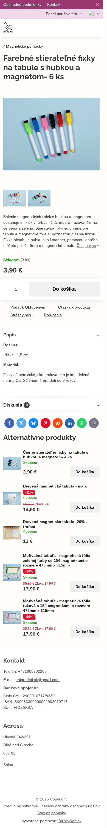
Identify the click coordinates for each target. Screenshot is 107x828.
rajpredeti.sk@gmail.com (38, 679)
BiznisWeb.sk (69, 821)
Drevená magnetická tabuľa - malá (55, 486)
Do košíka (64, 289)
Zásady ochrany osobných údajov (70, 806)
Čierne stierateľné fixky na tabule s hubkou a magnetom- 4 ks (55, 454)
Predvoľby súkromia (20, 806)
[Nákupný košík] (82, 27)
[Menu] (96, 27)
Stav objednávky (51, 813)
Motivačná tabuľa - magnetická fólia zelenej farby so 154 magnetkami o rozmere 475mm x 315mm (56, 560)
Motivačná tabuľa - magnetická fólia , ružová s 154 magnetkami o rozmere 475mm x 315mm (57, 606)
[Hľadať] (69, 27)
